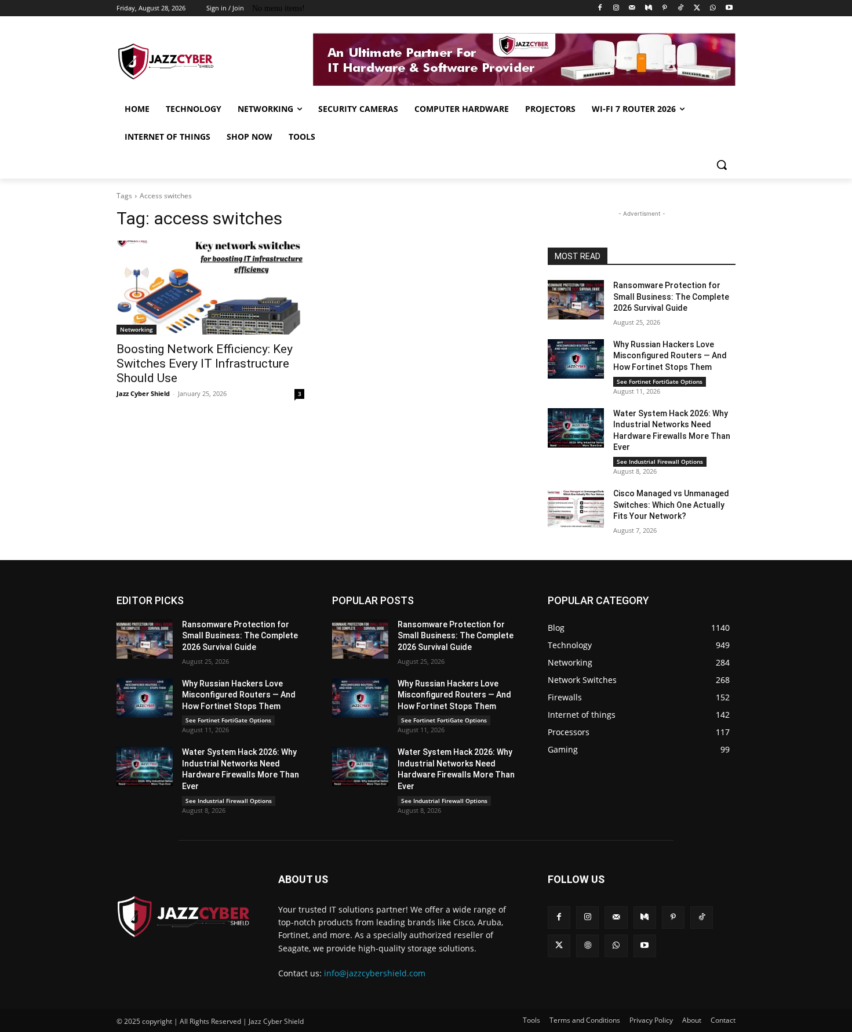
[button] (722, 165)
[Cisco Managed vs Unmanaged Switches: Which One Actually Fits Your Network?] (576, 508)
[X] (697, 8)
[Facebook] (600, 8)
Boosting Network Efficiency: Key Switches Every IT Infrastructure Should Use (204, 363)
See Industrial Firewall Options (660, 461)
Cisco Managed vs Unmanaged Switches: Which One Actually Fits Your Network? (671, 505)
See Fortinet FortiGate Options (659, 381)
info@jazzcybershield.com (374, 973)
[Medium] (648, 8)
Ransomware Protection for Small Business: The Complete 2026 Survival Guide (671, 296)
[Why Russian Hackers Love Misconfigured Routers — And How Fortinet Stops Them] (576, 359)
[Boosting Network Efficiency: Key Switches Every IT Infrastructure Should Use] (210, 288)
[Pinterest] (664, 8)
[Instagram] (616, 8)
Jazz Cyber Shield (143, 393)
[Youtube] (729, 8)
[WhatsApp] (712, 8)
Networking (136, 329)
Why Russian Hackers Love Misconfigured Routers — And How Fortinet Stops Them (670, 356)
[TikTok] (680, 8)
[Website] (587, 946)
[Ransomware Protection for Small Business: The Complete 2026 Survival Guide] (576, 299)
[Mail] (632, 8)
